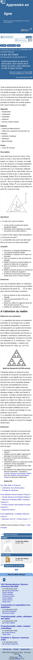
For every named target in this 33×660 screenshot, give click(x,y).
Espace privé (25, 649)
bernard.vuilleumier (24, 77)
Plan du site (7, 649)
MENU (25, 30)
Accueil (3, 45)
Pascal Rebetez (7, 594)
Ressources (11, 45)
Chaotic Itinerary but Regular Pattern (18, 473)
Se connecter (7, 37)
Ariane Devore (7, 600)
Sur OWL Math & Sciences (11, 485)
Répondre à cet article (14, 566)
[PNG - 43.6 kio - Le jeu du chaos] (8, 552)
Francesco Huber (8, 596)
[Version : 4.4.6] (20, 657)
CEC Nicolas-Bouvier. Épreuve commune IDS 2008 (14, 585)
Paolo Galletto (7, 598)
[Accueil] (3, 4)
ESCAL (17, 658)
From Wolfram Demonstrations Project (15, 494)
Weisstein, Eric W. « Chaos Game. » (15, 519)
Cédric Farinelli (7, 592)
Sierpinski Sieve (8, 510)
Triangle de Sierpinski (10, 490)
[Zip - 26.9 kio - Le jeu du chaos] (8, 562)
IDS (18, 45)
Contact (16, 649)
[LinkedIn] (17, 570)
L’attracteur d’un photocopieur (13, 488)
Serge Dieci (6, 602)
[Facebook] (15, 570)
